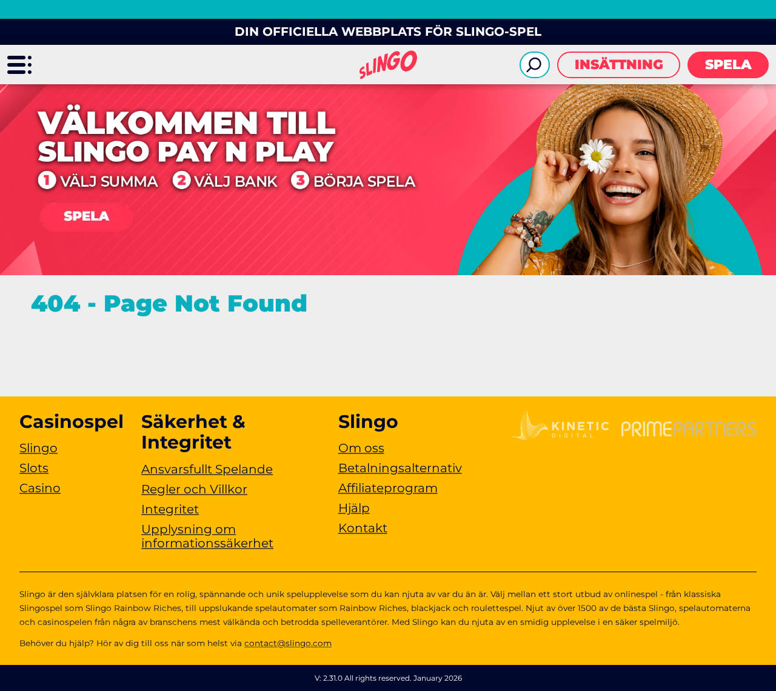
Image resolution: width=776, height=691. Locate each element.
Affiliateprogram (388, 488)
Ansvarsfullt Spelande (207, 469)
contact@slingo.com (288, 643)
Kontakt (362, 528)
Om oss (361, 448)
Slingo (38, 448)
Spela (728, 64)
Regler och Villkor (194, 489)
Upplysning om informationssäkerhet (207, 536)
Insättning (619, 64)
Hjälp (354, 508)
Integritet (170, 509)
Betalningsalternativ (400, 468)
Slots (33, 468)
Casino (40, 488)
